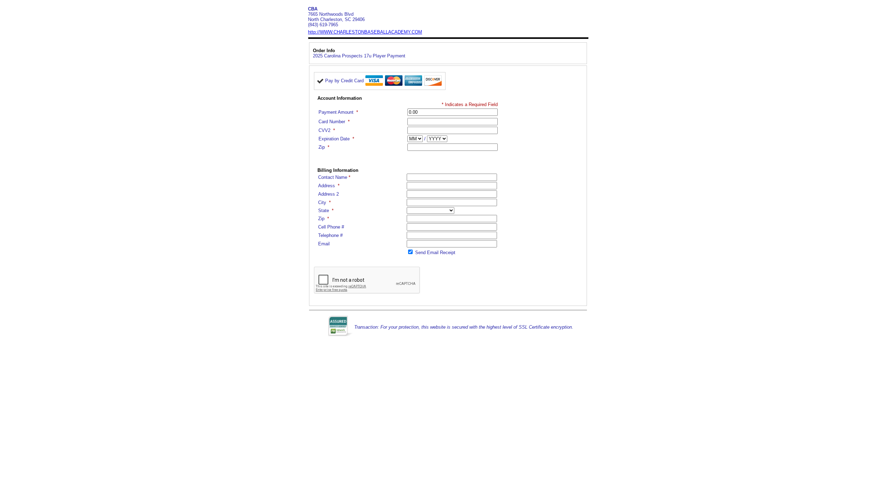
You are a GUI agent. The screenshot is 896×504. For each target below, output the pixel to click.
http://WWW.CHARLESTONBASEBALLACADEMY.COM (365, 32)
